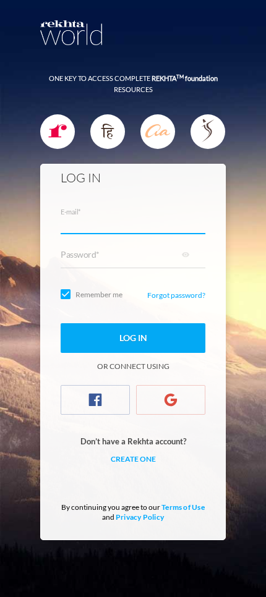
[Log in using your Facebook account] (95, 400)
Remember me (98, 294)
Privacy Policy (140, 517)
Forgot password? (176, 295)
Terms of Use (183, 507)
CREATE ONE (133, 459)
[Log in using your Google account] (170, 400)
